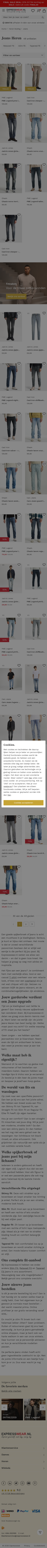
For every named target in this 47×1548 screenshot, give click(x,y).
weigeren (8, 786)
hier (30, 778)
